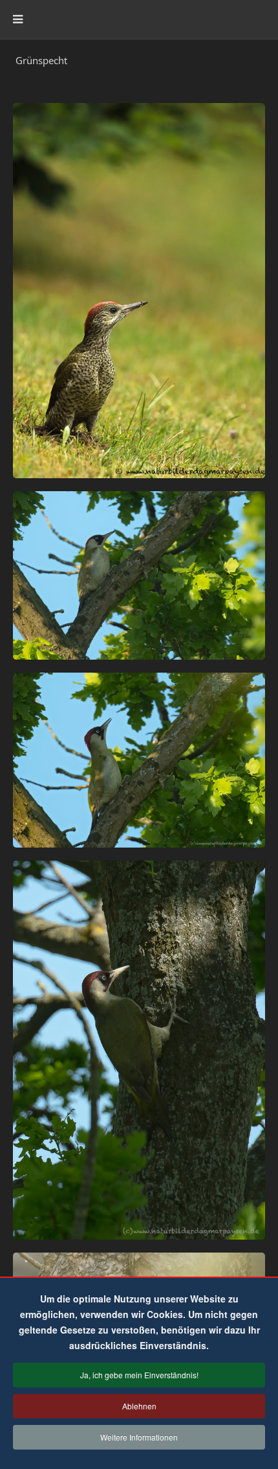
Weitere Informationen (139, 1436)
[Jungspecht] (139, 290)
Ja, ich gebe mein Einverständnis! (139, 1374)
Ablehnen (139, 1405)
